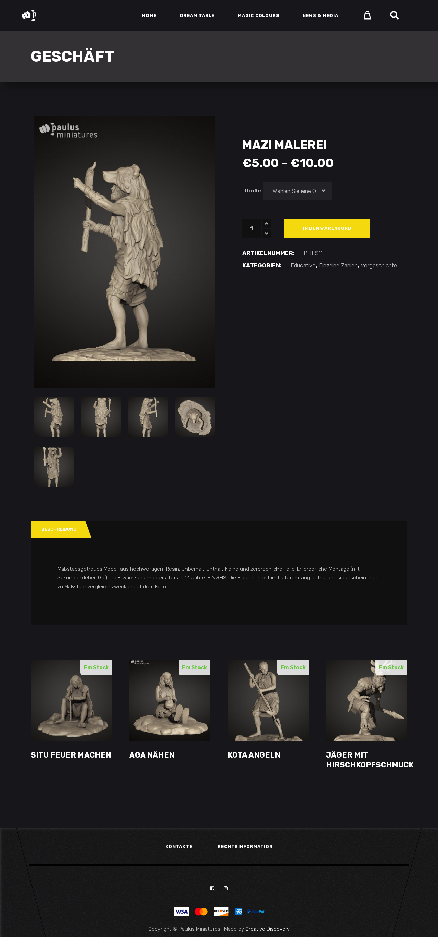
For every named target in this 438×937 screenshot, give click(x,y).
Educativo (303, 265)
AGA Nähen (152, 755)
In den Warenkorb (327, 228)
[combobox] (298, 191)
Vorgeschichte (379, 265)
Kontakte (178, 846)
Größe (253, 191)
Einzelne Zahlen (338, 265)
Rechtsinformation (245, 846)
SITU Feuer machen (71, 755)
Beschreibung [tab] (58, 529)
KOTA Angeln (254, 755)
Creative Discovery (267, 929)
